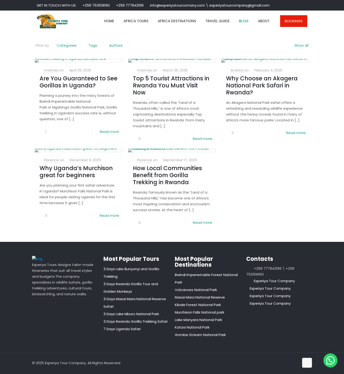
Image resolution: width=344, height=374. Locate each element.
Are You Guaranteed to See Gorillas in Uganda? (78, 82)
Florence (51, 159)
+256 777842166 (130, 5)
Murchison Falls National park (199, 312)
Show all (301, 45)
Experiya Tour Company (274, 280)
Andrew (237, 70)
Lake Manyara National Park (198, 319)
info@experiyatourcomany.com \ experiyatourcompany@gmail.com (210, 5)
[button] (330, 360)
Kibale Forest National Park (198, 304)
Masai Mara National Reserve (200, 297)
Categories (67, 45)
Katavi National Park (192, 327)
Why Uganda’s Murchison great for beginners (76, 171)
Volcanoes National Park (196, 289)
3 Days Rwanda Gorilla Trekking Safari (135, 321)
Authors (116, 45)
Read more (109, 131)
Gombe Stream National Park (200, 334)
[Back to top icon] (307, 363)
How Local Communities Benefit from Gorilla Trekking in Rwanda (167, 175)
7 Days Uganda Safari (122, 328)
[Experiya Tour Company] (52, 21)
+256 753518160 (96, 5)
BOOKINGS (294, 21)
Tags (92, 45)
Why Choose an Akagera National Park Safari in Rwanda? (262, 85)
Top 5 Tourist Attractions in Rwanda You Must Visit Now (171, 85)
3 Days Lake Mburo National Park (131, 313)
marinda (51, 70)
